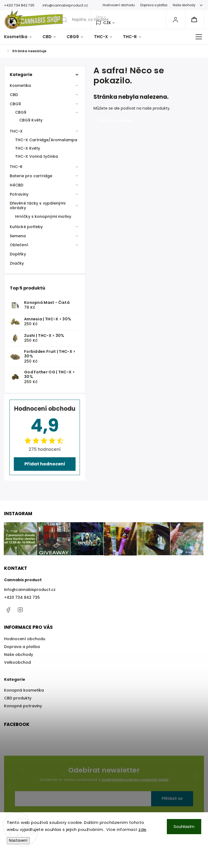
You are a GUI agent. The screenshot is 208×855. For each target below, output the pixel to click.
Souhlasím (184, 826)
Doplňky (18, 254)
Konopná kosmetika (24, 690)
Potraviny (19, 194)
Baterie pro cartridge (31, 176)
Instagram (20, 610)
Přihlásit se (172, 798)
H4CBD (17, 185)
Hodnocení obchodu (119, 5)
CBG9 (15, 104)
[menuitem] (20, 36)
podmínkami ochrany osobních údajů (135, 779)
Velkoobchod (17, 662)
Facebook (8, 610)
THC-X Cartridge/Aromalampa (46, 140)
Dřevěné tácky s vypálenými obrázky (38, 205)
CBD (14, 94)
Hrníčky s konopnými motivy (43, 216)
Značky (17, 263)
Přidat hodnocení (44, 464)
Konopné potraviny (23, 706)
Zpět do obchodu (115, 120)
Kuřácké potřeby (26, 226)
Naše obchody (184, 5)
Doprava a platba (153, 5)
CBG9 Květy (31, 120)
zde (142, 829)
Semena (18, 236)
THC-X (16, 131)
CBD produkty (17, 698)
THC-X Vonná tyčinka (36, 156)
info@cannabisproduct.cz (30, 589)
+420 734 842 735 (22, 597)
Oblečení (19, 245)
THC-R (16, 166)
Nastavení (18, 840)
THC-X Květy (27, 148)
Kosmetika (20, 85)
